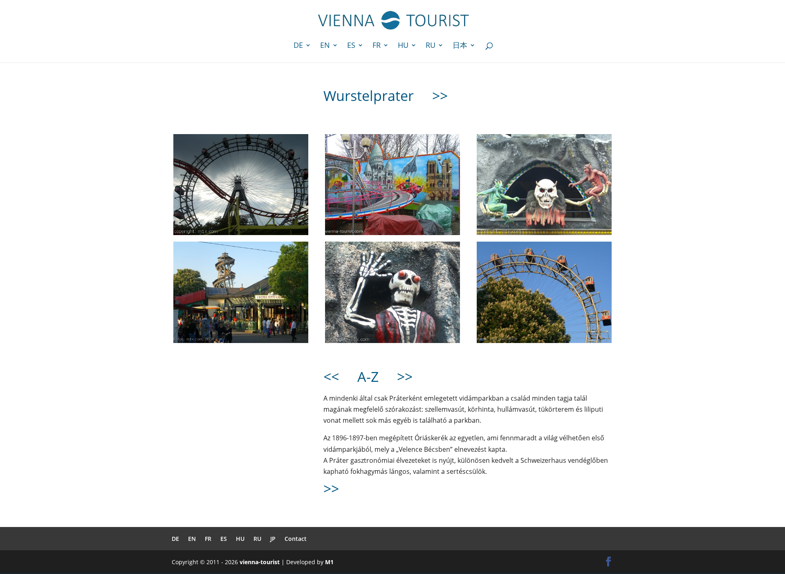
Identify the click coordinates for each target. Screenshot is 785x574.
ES (351, 46)
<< (331, 376)
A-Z (368, 376)
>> (438, 95)
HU (403, 46)
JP (273, 539)
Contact (296, 539)
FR (376, 46)
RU (430, 46)
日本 (460, 46)
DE (298, 46)
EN (325, 46)
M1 (329, 562)
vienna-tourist (260, 562)
